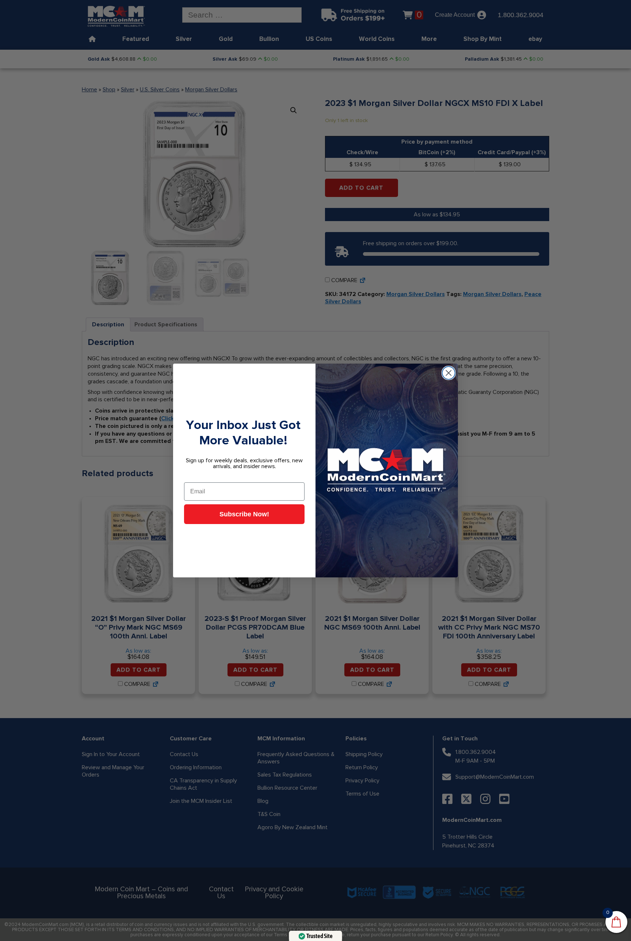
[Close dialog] (448, 373)
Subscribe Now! (244, 514)
